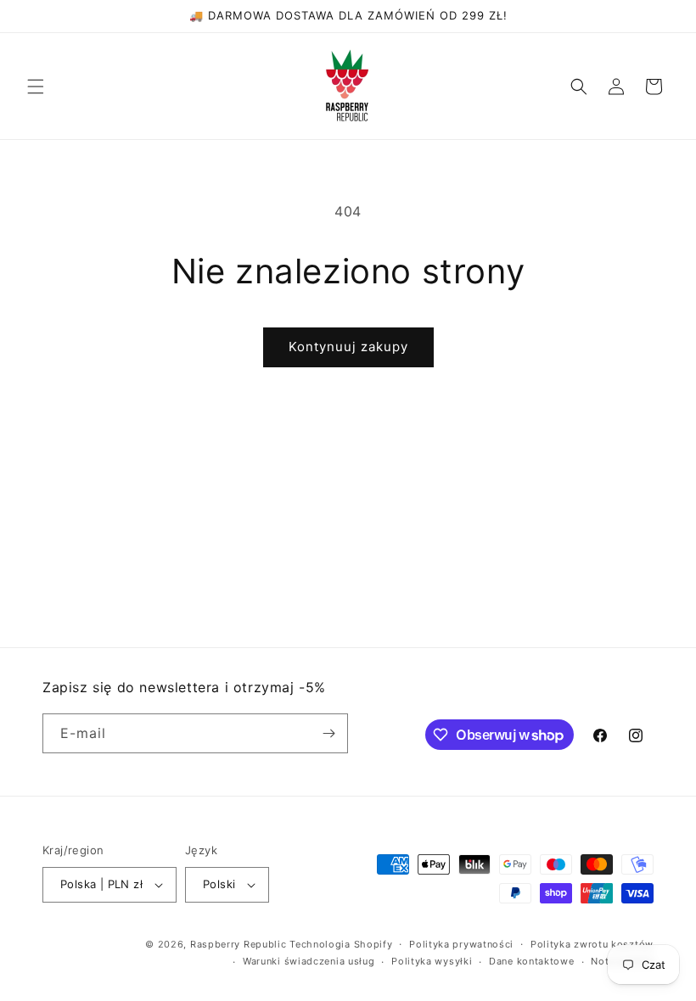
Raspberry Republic (238, 944)
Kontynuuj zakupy (348, 346)
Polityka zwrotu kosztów (592, 944)
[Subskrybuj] (328, 733)
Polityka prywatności (461, 944)
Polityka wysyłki (431, 961)
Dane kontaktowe (532, 961)
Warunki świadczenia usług (309, 961)
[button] (35, 86)
